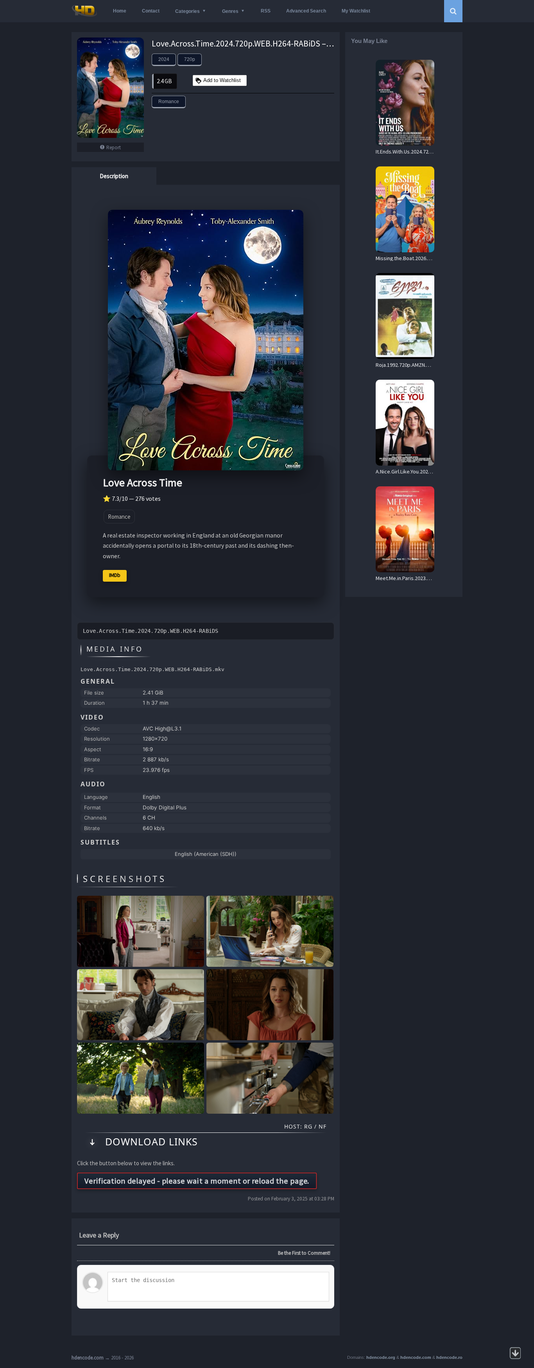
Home (119, 11)
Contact (150, 11)
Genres (230, 11)
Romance (168, 101)
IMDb (114, 575)
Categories (187, 11)
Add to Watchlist (222, 80)
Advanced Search (306, 11)
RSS (266, 11)
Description (114, 176)
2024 (163, 59)
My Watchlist (356, 11)
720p (189, 59)
